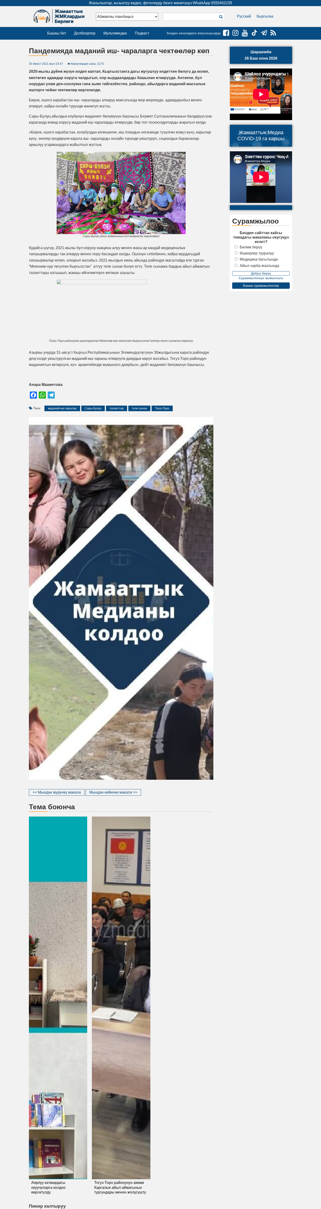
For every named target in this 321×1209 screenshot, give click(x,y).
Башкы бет (56, 33)
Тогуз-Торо (162, 408)
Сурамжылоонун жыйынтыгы (261, 278)
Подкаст (142, 33)
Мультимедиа (115, 33)
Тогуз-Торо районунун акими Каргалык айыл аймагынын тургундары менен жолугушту (120, 1187)
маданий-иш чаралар (62, 408)
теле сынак (139, 408)
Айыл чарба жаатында (259, 266)
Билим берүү (251, 247)
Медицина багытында (259, 259)
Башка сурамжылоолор (261, 285)
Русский (244, 16)
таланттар (117, 408)
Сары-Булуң (93, 408)
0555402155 (221, 3)
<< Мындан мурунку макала (57, 792)
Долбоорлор (84, 33)
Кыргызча (265, 16)
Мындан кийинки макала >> (113, 792)
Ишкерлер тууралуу (257, 253)
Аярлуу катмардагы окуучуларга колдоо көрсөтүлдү (48, 1187)
